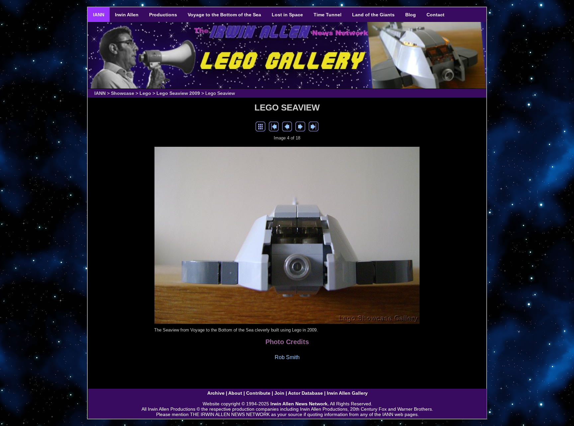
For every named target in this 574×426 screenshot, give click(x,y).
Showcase (122, 93)
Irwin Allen (127, 14)
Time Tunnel (327, 14)
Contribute (258, 393)
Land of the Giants (373, 14)
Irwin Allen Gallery (347, 393)
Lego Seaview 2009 (178, 93)
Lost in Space (287, 14)
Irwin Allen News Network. (299, 403)
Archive (216, 393)
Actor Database (305, 393)
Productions (163, 14)
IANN (98, 14)
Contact (435, 14)
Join (279, 393)
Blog (410, 14)
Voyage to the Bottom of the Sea (224, 14)
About (235, 393)
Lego (145, 93)
